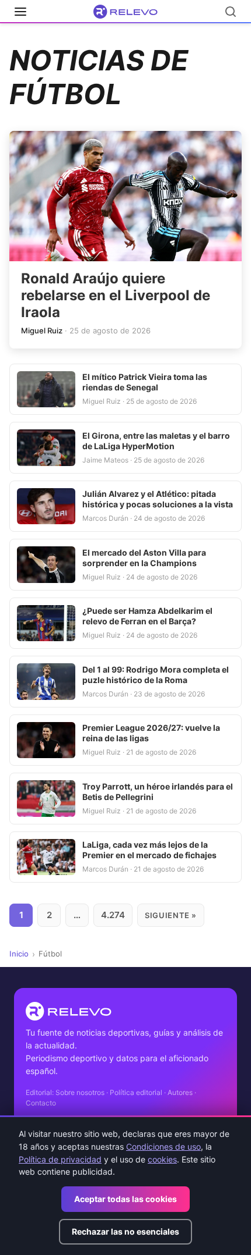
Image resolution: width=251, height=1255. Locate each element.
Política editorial (136, 1092)
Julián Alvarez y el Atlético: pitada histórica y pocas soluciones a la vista (157, 499)
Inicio (19, 953)
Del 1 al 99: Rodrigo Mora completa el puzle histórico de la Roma (155, 674)
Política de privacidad (60, 1159)
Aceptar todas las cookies (125, 1199)
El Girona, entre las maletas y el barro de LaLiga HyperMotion (156, 441)
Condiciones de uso (163, 1146)
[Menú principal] (20, 11)
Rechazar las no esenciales (125, 1231)
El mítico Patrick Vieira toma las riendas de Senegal (144, 382)
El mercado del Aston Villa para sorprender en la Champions (144, 557)
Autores (180, 1092)
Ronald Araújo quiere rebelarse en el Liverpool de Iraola (115, 295)
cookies (162, 1159)
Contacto (41, 1102)
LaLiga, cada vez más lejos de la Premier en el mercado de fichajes (149, 850)
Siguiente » (171, 915)
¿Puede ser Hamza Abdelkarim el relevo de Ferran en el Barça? (147, 616)
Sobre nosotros (79, 1092)
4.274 (113, 914)
